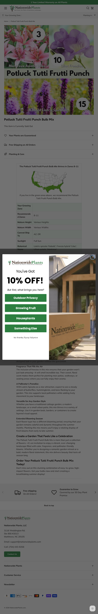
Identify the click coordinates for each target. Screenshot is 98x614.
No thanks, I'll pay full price (26, 337)
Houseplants (25, 318)
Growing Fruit (26, 308)
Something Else (25, 328)
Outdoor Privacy (26, 298)
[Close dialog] (92, 257)
